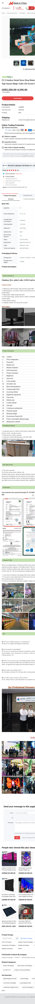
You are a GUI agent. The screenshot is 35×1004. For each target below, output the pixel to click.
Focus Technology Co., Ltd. (22, 997)
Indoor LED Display (8, 965)
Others (20, 948)
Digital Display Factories (10, 978)
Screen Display (24, 978)
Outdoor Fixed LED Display (25, 942)
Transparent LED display (8, 945)
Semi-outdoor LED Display (25, 965)
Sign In (4, 187)
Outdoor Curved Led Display (22, 970)
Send (17, 837)
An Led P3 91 (7, 970)
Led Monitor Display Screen (10, 987)
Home (3, 13)
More (3, 990)
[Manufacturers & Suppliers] (18, 3)
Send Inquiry (18, 98)
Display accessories (7, 948)
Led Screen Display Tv (28, 987)
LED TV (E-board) (6, 942)
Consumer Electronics (12, 13)
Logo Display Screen (25, 983)
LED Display (22, 13)
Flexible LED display (23, 945)
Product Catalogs (27, 938)
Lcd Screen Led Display (9, 983)
